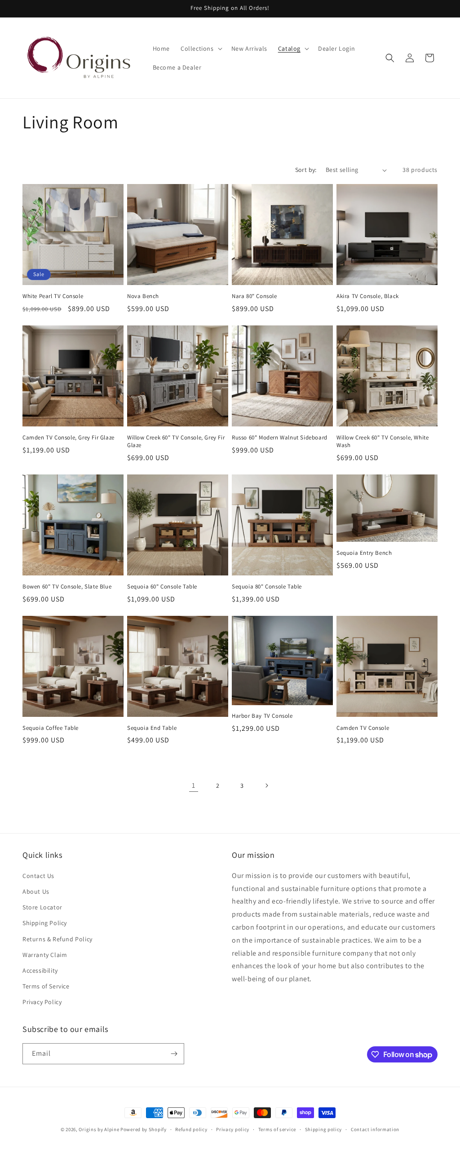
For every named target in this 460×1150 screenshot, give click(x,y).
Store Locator (42, 907)
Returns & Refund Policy (57, 939)
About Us (35, 891)
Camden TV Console (362, 728)
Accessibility (40, 970)
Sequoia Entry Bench (364, 553)
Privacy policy (232, 1129)
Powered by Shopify (143, 1129)
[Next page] (266, 785)
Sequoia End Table (152, 728)
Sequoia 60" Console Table (162, 586)
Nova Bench (143, 296)
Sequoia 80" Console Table (267, 586)
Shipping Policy (44, 923)
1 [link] (193, 785)
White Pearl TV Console (52, 296)
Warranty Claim (44, 955)
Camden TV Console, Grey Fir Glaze (68, 437)
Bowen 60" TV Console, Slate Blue (66, 586)
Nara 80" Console (254, 296)
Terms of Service (46, 986)
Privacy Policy (42, 1002)
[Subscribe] (174, 1053)
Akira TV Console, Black (367, 296)
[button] (200, 48)
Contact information (375, 1129)
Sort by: (306, 170)
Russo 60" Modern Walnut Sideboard (279, 437)
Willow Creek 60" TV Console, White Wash (382, 441)
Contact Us (38, 876)
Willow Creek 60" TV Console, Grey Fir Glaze (176, 441)
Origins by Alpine (99, 1129)
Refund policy (191, 1129)
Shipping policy (323, 1129)
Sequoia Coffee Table (50, 728)
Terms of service (277, 1129)
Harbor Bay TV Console (262, 716)
